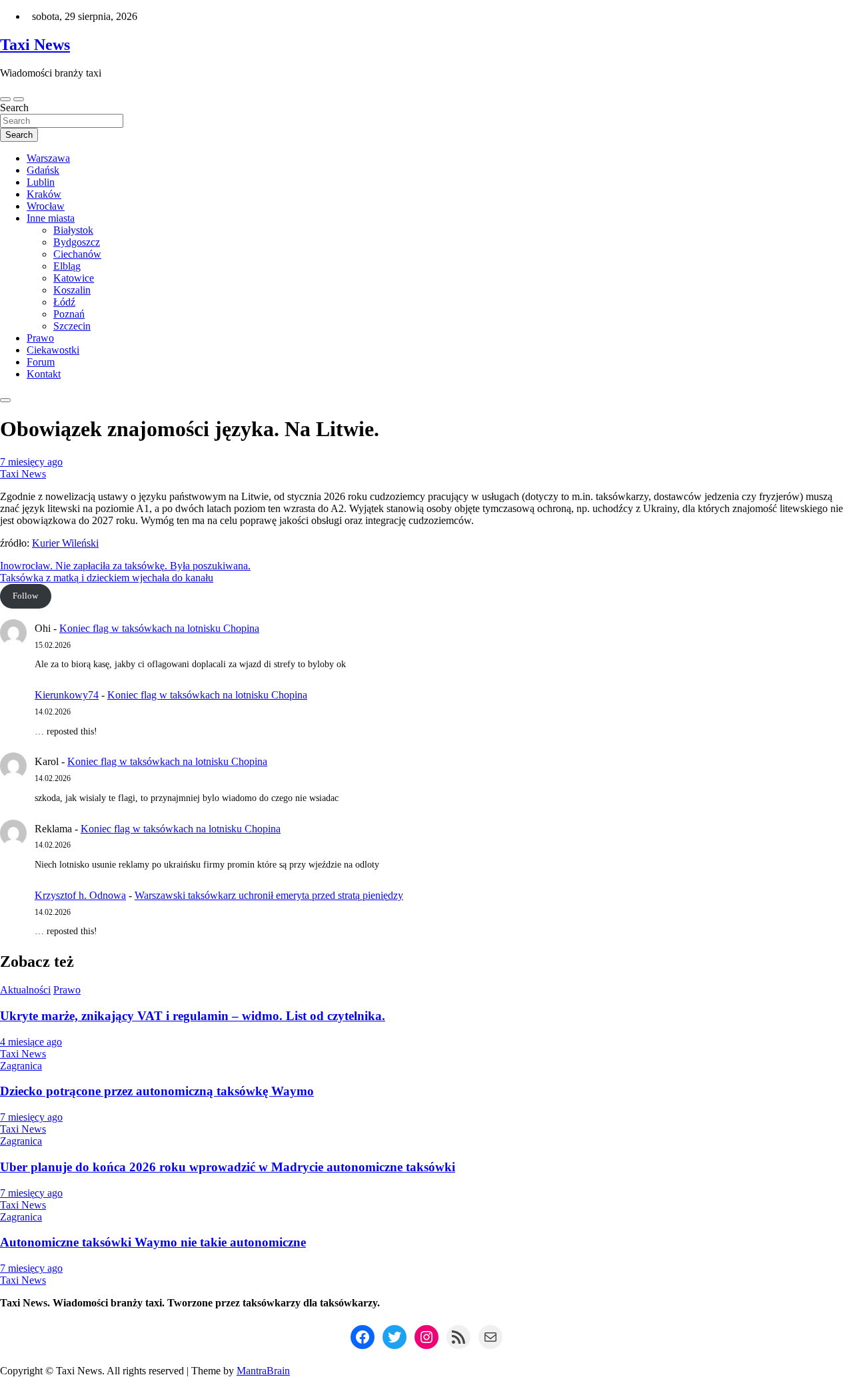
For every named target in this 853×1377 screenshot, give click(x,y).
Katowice (73, 278)
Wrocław (46, 206)
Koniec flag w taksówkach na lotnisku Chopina (159, 628)
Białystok (73, 230)
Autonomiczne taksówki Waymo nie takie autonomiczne (153, 1242)
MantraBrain (263, 1370)
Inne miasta (51, 218)
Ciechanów (77, 254)
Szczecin (72, 326)
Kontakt (44, 374)
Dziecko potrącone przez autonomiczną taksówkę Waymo (157, 1091)
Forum (41, 362)
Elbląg (67, 266)
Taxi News (35, 44)
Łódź (64, 302)
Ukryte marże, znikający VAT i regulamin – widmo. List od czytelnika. (192, 1016)
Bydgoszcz (76, 242)
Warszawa (48, 158)
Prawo (40, 338)
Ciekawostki (53, 350)
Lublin (41, 182)
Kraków (44, 194)
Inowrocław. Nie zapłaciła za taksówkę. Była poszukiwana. (125, 565)
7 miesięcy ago (31, 461)
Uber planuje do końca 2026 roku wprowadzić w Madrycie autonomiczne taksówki (227, 1167)
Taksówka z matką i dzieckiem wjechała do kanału (106, 577)
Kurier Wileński (65, 543)
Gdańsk (43, 170)
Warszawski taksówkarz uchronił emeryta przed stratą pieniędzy (269, 895)
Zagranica (21, 1065)
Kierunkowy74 (67, 694)
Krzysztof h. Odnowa (80, 895)
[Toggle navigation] (5, 99)
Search (14, 107)
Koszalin (72, 290)
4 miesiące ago (31, 1041)
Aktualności (25, 989)
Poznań (69, 314)
